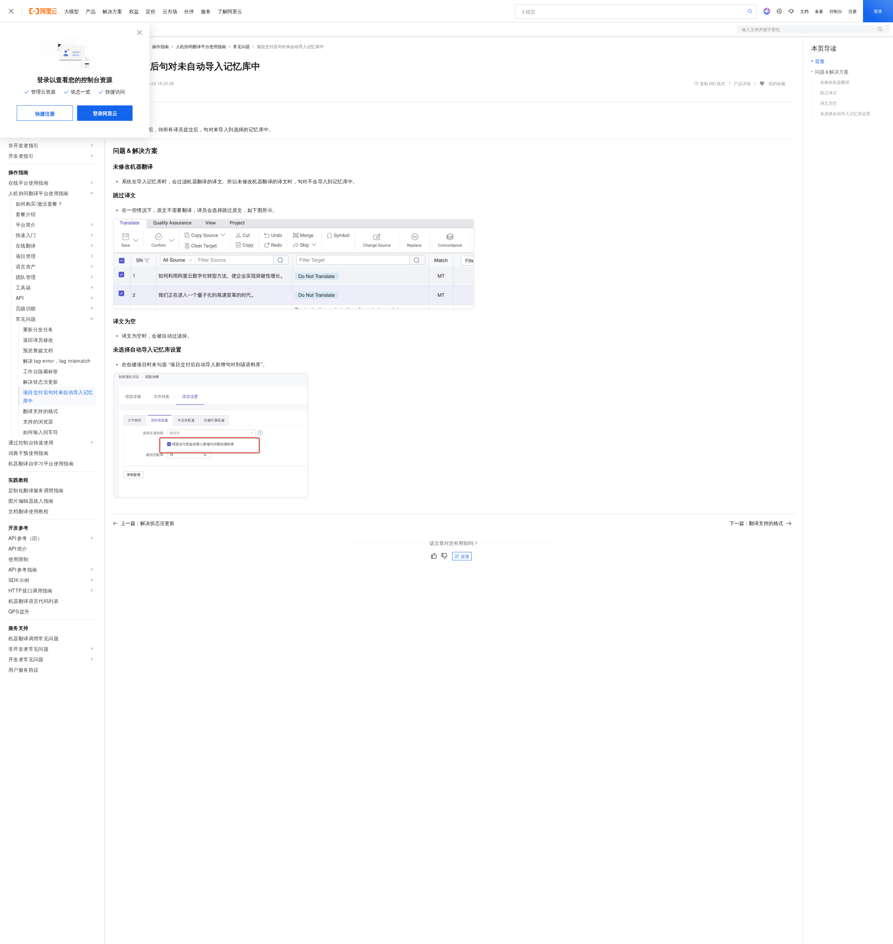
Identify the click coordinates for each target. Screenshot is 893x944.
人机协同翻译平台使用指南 (201, 46)
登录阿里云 (105, 113)
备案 (819, 11)
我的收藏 (776, 83)
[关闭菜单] (11, 11)
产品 (91, 11)
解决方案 (112, 11)
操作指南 (160, 46)
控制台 (836, 11)
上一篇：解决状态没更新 (147, 522)
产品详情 (742, 83)
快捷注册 (45, 113)
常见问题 (241, 46)
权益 (134, 11)
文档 (804, 11)
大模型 (71, 11)
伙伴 (189, 11)
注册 (852, 11)
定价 (151, 11)
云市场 (170, 11)
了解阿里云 (230, 11)
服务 (206, 11)
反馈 (465, 556)
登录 (878, 11)
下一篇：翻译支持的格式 (756, 522)
